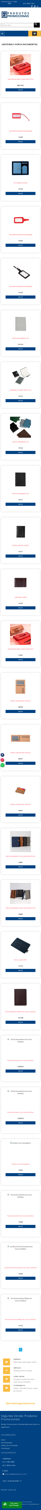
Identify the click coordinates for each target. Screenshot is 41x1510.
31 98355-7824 (29, 3)
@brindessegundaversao (20, 1403)
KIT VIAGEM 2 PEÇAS (20, 183)
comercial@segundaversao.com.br (16, 1474)
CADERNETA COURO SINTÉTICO (20, 390)
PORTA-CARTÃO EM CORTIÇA (20, 701)
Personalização (6, 1443)
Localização (5, 1448)
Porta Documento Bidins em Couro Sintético (20, 1319)
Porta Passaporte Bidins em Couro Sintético (20, 1012)
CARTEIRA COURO (21, 597)
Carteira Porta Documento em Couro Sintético (20, 1268)
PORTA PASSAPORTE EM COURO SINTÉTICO (20, 856)
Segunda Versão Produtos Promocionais (19, 1417)
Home (3, 1440)
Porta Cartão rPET (20, 960)
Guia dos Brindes (27, 1501)
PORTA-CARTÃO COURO (20, 545)
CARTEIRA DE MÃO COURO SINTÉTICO (20, 79)
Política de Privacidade (9, 1445)
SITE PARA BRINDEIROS (33, 1504)
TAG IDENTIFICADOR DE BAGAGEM (20, 131)
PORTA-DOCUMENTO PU (20, 338)
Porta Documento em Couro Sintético (20, 1060)
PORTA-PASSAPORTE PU (20, 442)
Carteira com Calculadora (20, 1164)
